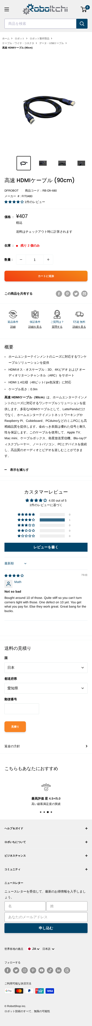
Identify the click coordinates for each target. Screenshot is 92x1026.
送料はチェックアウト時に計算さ (39, 231)
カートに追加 (46, 276)
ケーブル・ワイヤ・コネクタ (18, 43)
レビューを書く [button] (46, 547)
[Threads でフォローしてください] (67, 970)
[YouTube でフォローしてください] (41, 970)
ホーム (6, 38)
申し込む (46, 928)
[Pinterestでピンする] (67, 293)
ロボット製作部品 (39, 38)
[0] (84, 9)
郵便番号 (10, 699)
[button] (14, 202)
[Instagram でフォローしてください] (24, 970)
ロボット (20, 38)
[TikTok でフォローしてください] (50, 970)
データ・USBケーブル (51, 43)
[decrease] (21, 259)
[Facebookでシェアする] (59, 293)
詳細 (13, 326)
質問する (57, 326)
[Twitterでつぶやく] (76, 293)
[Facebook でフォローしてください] (7, 970)
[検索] (82, 24)
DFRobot (11, 190)
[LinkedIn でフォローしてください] (58, 970)
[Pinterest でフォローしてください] (33, 970)
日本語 (47, 948)
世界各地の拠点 (13, 948)
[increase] (48, 259)
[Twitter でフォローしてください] (16, 970)
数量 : (8, 259)
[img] (14, 575)
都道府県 (10, 678)
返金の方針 (12, 746)
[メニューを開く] (6, 9)
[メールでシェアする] (84, 293)
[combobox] (40, 24)
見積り (15, 726)
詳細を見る (35, 326)
